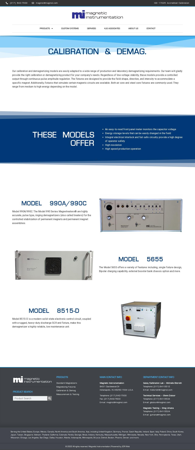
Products (45, 28)
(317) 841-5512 (162, 387)
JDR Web (126, 447)
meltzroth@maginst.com (161, 390)
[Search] (49, 398)
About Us (133, 28)
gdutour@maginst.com (160, 402)
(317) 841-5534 (162, 399)
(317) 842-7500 (118, 396)
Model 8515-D (54, 311)
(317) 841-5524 (162, 411)
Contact (151, 28)
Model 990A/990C (54, 203)
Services (91, 28)
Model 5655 (141, 259)
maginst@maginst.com (117, 402)
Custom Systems (70, 28)
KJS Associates (112, 28)
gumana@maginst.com (160, 415)
